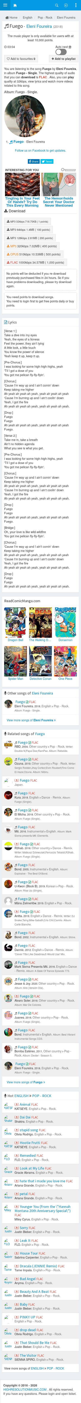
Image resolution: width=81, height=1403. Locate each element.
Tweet (48, 161)
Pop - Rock (45, 17)
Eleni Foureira (66, 17)
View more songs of (30, 720)
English (27, 17)
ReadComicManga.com (22, 600)
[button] (5, 5)
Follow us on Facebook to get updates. (40, 150)
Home (13, 17)
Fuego (19, 141)
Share (34, 161)
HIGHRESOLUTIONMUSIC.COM (25, 1389)
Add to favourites (22, 59)
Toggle (61, 52)
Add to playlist (65, 59)
